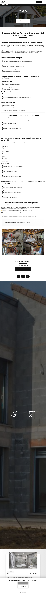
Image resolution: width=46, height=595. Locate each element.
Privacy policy (23, 592)
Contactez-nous (23, 20)
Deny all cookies (23, 586)
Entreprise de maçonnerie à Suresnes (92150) (20, 574)
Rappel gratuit (39, 1)
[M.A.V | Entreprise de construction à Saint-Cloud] (4, 2)
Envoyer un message (23, 269)
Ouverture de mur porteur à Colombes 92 (18, 222)
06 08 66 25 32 (5, 4)
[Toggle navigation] (44, 1)
